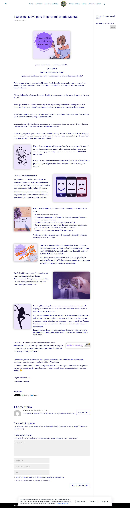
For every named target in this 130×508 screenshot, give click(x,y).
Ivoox (86, 248)
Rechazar (93, 501)
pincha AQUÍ (46, 253)
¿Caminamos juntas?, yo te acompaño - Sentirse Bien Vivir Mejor (35, 426)
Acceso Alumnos (95, 4)
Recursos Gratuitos (51, 4)
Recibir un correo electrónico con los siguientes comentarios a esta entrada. (40, 477)
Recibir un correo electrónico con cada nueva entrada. (33, 481)
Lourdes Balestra (21, 20)
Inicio (31, 4)
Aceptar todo (81, 501)
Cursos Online (74, 4)
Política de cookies (62, 503)
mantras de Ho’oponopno (61, 230)
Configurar (104, 501)
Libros (84, 4)
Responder (83, 412)
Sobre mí (39, 4)
